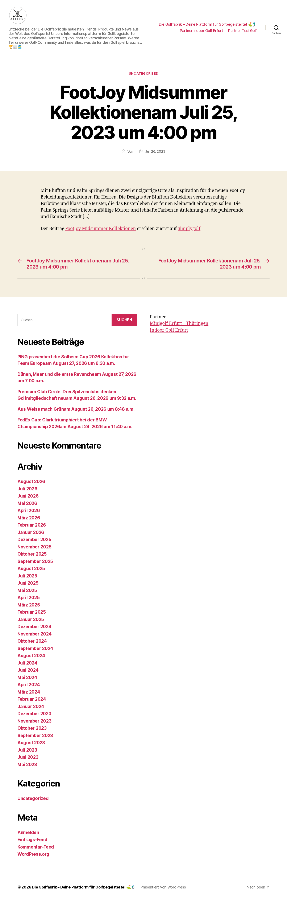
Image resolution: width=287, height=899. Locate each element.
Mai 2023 (27, 764)
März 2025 (28, 605)
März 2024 (28, 692)
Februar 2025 (31, 612)
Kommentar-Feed (35, 847)
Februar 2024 (31, 699)
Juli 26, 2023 (155, 151)
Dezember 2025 (34, 539)
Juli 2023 (27, 750)
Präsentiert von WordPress (163, 887)
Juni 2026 (28, 496)
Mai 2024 (27, 677)
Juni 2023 (27, 757)
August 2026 (31, 481)
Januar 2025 (30, 619)
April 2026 (28, 510)
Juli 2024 (27, 663)
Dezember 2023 (34, 713)
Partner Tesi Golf (242, 30)
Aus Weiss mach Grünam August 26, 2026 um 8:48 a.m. (76, 409)
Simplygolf (189, 229)
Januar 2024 (30, 706)
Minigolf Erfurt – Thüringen (179, 323)
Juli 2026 (27, 488)
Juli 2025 (27, 576)
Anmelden (28, 832)
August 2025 (31, 568)
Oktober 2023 (32, 728)
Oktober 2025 (32, 554)
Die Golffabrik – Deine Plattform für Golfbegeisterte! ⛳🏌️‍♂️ (208, 24)
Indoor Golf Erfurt (169, 330)
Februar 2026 (31, 525)
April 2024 (28, 684)
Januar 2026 (30, 532)
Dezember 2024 (34, 626)
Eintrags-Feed (32, 839)
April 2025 (28, 597)
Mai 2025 (27, 590)
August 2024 (31, 655)
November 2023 (34, 721)
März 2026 (28, 517)
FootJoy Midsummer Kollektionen (100, 229)
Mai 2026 (27, 503)
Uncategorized (143, 73)
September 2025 (35, 561)
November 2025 (34, 546)
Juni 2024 (28, 670)
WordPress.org (33, 854)
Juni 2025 (27, 583)
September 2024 (35, 648)
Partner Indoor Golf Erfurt (201, 30)
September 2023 (35, 735)
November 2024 (34, 634)
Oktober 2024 (32, 641)
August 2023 (31, 742)
